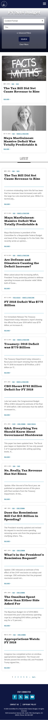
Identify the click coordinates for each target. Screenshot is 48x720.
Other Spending (21, 508)
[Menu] (44, 3)
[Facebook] (14, 697)
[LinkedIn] (26, 697)
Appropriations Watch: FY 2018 (22, 640)
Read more (7, 499)
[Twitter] (20, 697)
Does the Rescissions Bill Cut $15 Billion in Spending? (21, 516)
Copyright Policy (29, 705)
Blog (13, 508)
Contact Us (14, 705)
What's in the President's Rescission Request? (24, 556)
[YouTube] (32, 697)
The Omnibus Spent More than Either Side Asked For (21, 600)
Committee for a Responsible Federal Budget (4, 4)
